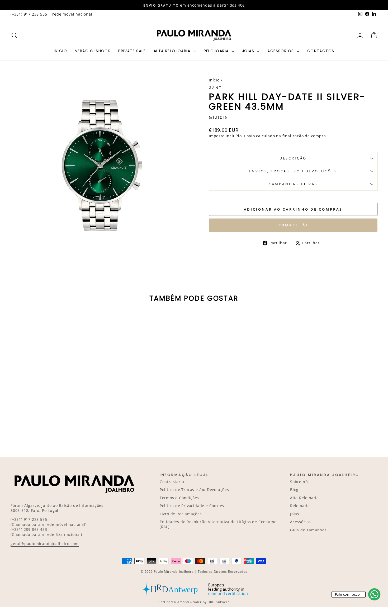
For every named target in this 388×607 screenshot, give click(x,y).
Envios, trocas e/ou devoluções (293, 171)
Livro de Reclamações (181, 513)
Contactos (320, 51)
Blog (294, 489)
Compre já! (293, 225)
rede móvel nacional (72, 14)
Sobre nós (300, 481)
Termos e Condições (179, 497)
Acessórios (281, 51)
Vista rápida (54, 396)
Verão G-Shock (92, 51)
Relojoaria (217, 51)
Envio (249, 135)
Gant (215, 87)
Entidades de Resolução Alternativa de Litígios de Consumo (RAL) (218, 524)
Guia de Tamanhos (308, 529)
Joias (248, 51)
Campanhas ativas (293, 184)
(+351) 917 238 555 (29, 14)
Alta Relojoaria (173, 51)
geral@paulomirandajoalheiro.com (45, 543)
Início (60, 51)
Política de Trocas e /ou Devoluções (194, 489)
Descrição (293, 158)
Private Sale (132, 51)
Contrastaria (172, 481)
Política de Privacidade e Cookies (192, 505)
